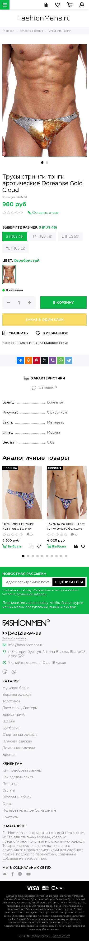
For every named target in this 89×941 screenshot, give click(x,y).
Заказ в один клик (45, 319)
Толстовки (11, 701)
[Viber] (52, 360)
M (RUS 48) (42, 236)
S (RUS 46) (14, 236)
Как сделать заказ (17, 777)
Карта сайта (61, 936)
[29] (9, 274)
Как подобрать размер (21, 770)
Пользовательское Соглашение (29, 810)
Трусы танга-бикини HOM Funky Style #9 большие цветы (66, 526)
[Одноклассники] (28, 360)
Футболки (10, 728)
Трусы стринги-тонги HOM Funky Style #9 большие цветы (18, 526)
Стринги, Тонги (31, 342)
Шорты (8, 721)
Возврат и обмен (17, 797)
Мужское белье (56, 342)
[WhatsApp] (60, 360)
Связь (7, 804)
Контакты (10, 817)
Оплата (8, 790)
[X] (44, 360)
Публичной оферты (31, 594)
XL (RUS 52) (15, 248)
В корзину (63, 302)
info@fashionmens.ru (25, 645)
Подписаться (69, 582)
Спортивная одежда (19, 734)
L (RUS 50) (70, 236)
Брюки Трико (13, 714)
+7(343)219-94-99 (21, 633)
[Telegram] (68, 360)
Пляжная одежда (17, 741)
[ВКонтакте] (20, 360)
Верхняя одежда (16, 694)
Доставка (10, 784)
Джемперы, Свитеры (19, 708)
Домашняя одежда (18, 748)
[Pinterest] (36, 360)
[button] (42, 162)
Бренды (9, 754)
